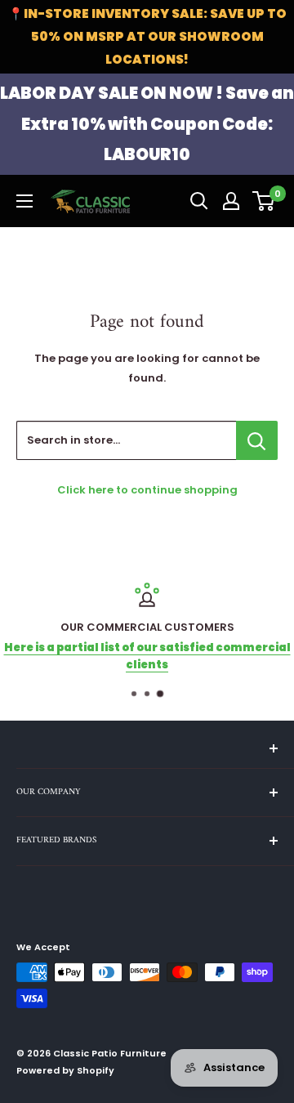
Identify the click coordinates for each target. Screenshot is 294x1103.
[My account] (231, 201)
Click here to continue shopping (147, 490)
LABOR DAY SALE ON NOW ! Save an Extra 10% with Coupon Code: (147, 124)
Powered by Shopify (65, 1070)
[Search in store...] (257, 440)
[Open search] (199, 201)
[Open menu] (24, 201)
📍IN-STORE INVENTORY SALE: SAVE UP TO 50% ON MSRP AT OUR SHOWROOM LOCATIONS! (147, 36)
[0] (264, 201)
